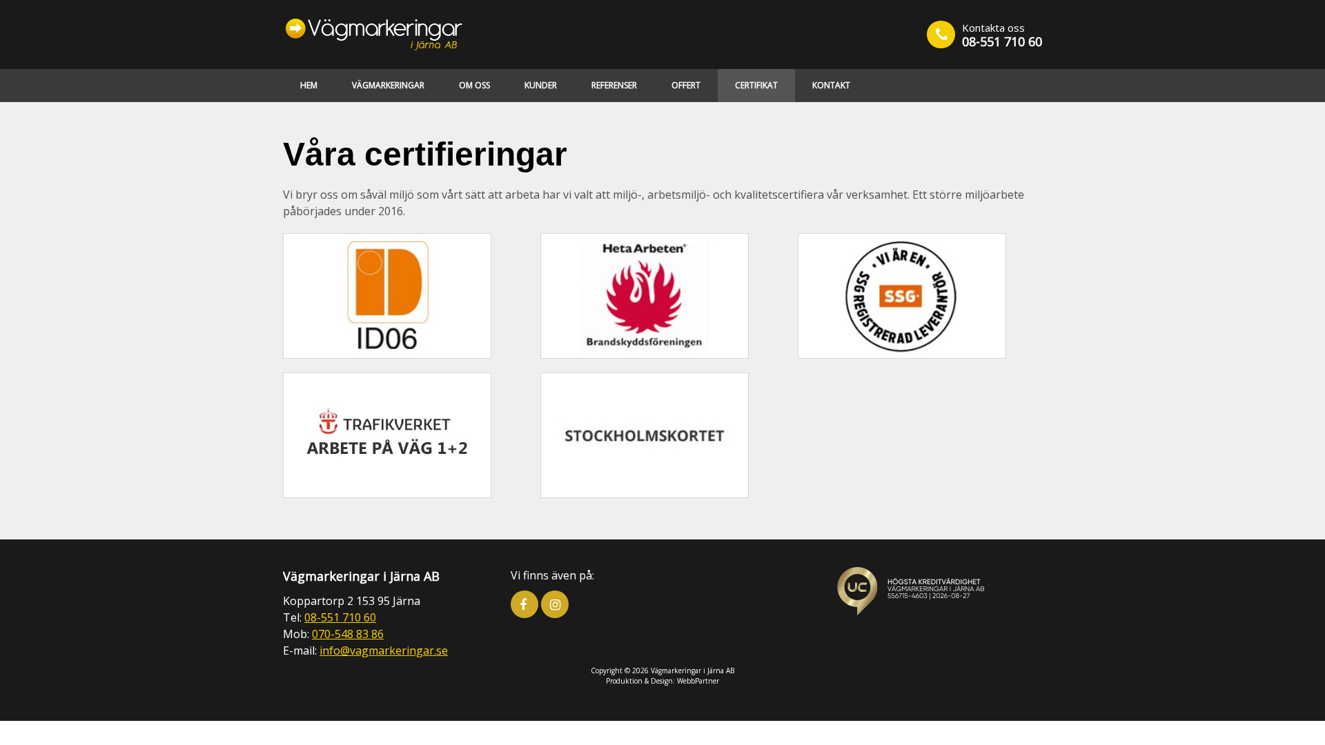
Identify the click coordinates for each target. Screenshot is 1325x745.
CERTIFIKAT (756, 85)
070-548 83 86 (348, 634)
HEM (308, 85)
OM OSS (474, 85)
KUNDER (540, 85)
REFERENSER (614, 85)
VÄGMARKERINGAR (388, 85)
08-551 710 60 (1002, 41)
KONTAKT (831, 85)
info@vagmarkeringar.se (384, 650)
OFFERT (685, 85)
